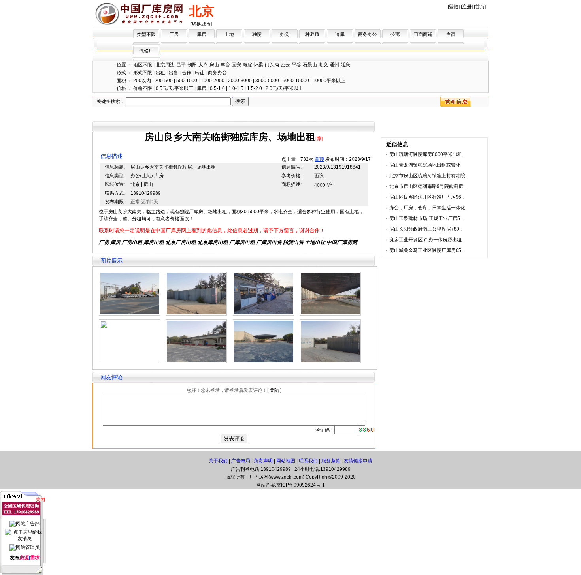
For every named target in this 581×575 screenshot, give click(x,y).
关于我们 (218, 461)
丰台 (225, 65)
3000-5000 (267, 80)
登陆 (453, 6)
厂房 (174, 34)
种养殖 (312, 34)
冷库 (340, 34)
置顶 (319, 159)
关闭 (40, 499)
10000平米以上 (329, 80)
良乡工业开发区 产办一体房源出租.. (426, 239)
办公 (284, 34)
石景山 (310, 65)
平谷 (296, 65)
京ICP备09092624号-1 (300, 485)
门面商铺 (422, 34)
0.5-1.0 (217, 88)
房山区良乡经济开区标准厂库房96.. (426, 197)
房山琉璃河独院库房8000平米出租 (425, 154)
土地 (229, 34)
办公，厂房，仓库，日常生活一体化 (427, 207)
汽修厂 (146, 51)
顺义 (323, 65)
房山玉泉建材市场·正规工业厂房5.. (425, 218)
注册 (467, 6)
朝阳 (192, 65)
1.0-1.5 (235, 88)
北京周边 (165, 65)
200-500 (164, 80)
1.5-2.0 (254, 88)
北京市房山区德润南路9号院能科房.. (427, 186)
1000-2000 (212, 80)
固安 (236, 65)
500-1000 (186, 80)
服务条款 (330, 461)
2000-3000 (240, 80)
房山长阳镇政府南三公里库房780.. (425, 229)
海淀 (247, 65)
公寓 (395, 34)
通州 (334, 65)
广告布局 (240, 461)
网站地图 (285, 461)
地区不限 (142, 65)
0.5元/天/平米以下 (174, 88)
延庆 (345, 65)
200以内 (142, 80)
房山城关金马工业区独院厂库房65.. (426, 250)
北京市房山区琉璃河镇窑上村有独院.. (428, 176)
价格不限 (142, 88)
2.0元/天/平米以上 (284, 88)
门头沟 (272, 65)
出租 (160, 72)
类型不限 (146, 34)
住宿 (450, 34)
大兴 (203, 65)
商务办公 (367, 34)
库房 (201, 34)
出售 (173, 72)
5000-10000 (296, 80)
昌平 (181, 65)
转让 (199, 72)
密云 (285, 65)
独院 (257, 34)
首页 (480, 6)
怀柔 (258, 65)
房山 (214, 65)
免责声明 (263, 461)
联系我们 (308, 461)
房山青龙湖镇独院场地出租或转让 (424, 165)
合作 (186, 72)
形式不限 (142, 72)
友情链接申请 (358, 461)
